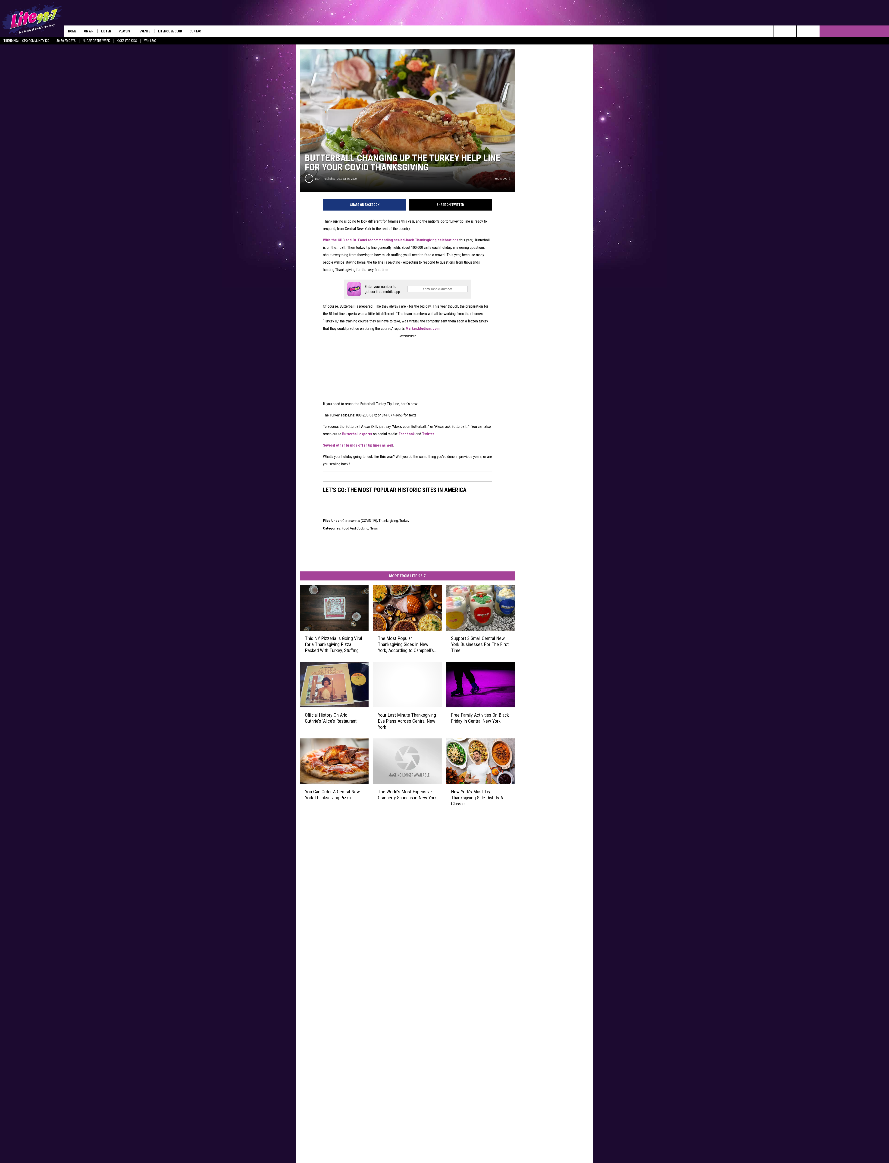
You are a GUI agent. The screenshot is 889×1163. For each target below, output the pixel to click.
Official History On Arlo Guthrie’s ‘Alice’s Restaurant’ (331, 718)
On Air (89, 31)
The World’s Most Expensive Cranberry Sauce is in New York (407, 795)
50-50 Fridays (66, 41)
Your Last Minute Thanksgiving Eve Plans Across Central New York (407, 721)
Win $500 (150, 41)
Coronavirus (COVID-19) (359, 521)
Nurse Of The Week (96, 41)
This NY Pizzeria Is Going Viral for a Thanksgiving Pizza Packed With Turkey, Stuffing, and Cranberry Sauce (333, 644)
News (374, 528)
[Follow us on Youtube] (814, 31)
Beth (317, 178)
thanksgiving (388, 521)
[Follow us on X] (802, 31)
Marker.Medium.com (423, 328)
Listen (106, 31)
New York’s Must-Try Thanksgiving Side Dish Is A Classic (477, 798)
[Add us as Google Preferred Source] (767, 31)
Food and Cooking (355, 528)
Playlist (125, 31)
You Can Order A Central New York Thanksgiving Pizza (332, 795)
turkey (404, 521)
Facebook (407, 434)
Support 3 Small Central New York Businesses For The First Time (480, 644)
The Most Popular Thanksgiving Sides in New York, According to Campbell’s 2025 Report (406, 644)
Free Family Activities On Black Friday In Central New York (480, 718)
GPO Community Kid (35, 41)
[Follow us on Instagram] (790, 31)
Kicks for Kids (127, 41)
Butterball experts (357, 434)
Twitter (428, 434)
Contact (196, 31)
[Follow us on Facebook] (779, 31)
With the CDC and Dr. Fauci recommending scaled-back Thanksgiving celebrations (390, 240)
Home (72, 31)
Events (145, 31)
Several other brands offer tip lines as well (358, 445)
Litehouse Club (170, 31)
